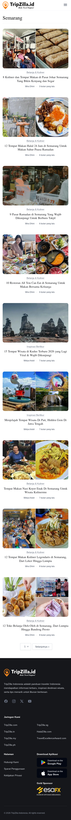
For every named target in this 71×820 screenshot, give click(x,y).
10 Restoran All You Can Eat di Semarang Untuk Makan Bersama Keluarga (35, 284)
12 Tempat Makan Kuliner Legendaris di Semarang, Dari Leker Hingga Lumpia (35, 559)
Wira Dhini (30, 86)
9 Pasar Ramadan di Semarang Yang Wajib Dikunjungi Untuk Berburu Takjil (35, 216)
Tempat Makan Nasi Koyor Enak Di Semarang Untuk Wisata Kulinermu (35, 490)
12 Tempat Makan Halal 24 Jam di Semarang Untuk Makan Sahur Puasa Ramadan (35, 147)
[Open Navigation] (65, 5)
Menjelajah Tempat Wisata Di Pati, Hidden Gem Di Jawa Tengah (35, 422)
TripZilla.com (10, 725)
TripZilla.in (9, 731)
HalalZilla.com (44, 731)
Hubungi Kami (11, 762)
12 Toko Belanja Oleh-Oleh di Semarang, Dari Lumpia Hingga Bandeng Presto (35, 627)
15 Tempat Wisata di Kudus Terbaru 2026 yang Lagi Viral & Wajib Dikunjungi (35, 353)
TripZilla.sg (42, 725)
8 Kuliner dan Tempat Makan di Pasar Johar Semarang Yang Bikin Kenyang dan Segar (35, 79)
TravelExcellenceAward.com (51, 738)
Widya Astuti (29, 360)
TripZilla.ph (10, 745)
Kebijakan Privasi (13, 775)
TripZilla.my (10, 738)
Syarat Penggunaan (14, 768)
